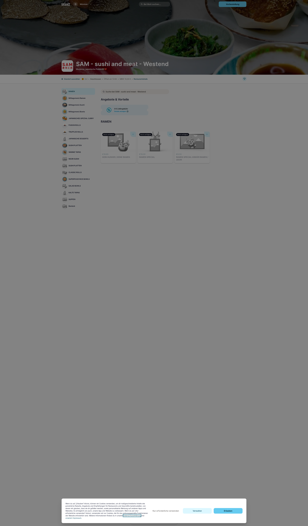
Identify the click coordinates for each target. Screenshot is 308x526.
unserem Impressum (73, 518)
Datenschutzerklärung (132, 516)
